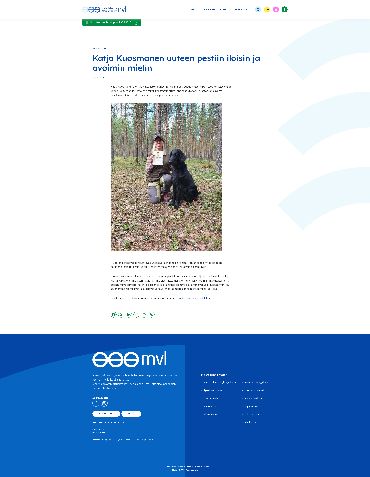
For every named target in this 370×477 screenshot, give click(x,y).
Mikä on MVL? (252, 414)
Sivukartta (250, 422)
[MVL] (104, 9)
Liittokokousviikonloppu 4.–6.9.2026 (110, 22)
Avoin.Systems (192, 470)
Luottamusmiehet (254, 390)
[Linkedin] (129, 315)
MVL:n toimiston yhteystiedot (220, 382)
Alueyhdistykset (253, 398)
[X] (121, 315)
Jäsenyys (241, 9)
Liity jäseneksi (106, 413)
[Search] (255, 9)
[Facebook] (114, 315)
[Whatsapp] (144, 315)
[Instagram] (136, 315)
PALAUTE (131, 413)
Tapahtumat (251, 406)
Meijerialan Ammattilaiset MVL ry (180, 466)
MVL (193, 9)
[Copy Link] (152, 315)
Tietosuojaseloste (202, 466)
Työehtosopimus (213, 390)
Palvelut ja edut (215, 9)
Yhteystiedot (211, 414)
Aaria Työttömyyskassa (257, 382)
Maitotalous (99, 48)
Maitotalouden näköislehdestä (196, 298)
